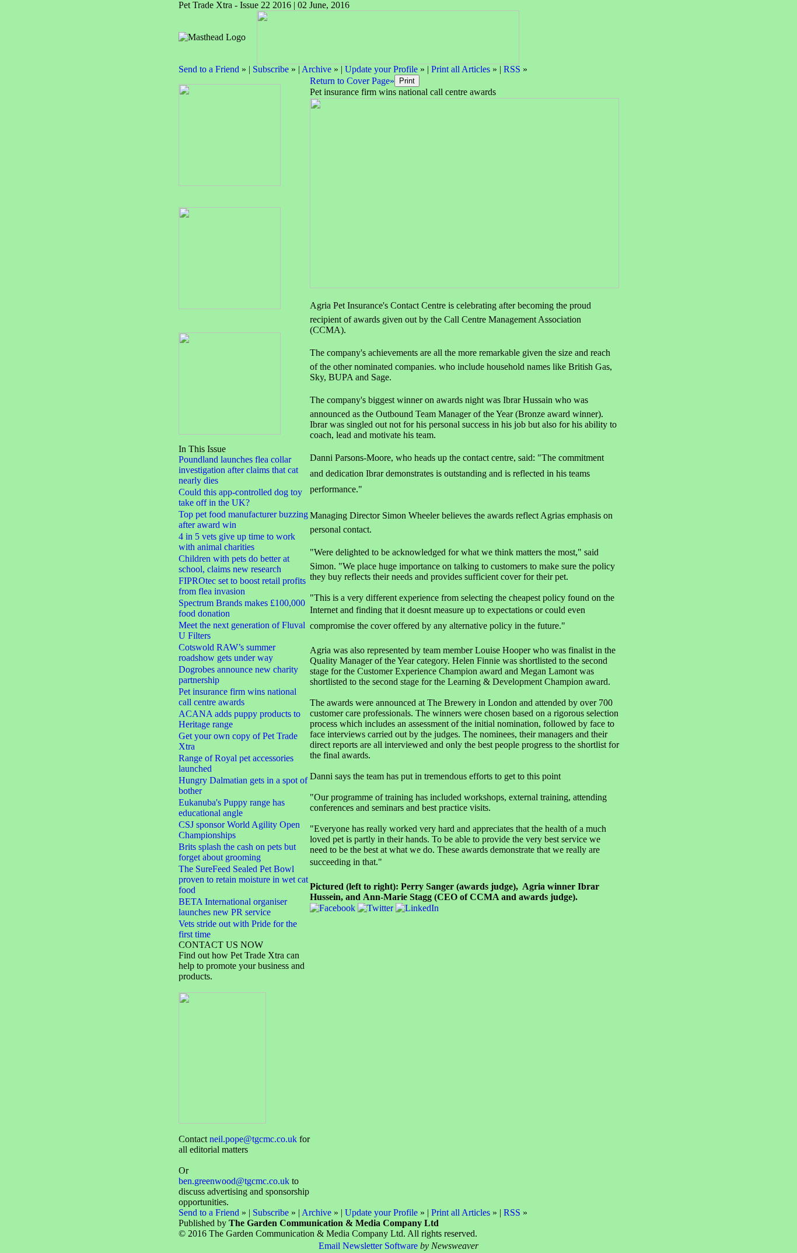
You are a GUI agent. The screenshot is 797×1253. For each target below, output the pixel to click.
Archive (316, 69)
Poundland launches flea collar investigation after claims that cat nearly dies (238, 469)
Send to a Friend (209, 69)
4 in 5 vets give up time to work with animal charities (237, 541)
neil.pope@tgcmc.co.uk (253, 1139)
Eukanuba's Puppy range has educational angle (232, 807)
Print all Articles (460, 69)
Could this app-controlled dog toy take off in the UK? (240, 497)
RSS (512, 69)
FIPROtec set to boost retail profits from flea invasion (242, 586)
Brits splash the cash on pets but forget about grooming (237, 852)
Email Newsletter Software (368, 1246)
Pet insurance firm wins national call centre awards (237, 697)
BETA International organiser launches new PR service (233, 907)
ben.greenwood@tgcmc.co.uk (234, 1181)
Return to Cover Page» (352, 81)
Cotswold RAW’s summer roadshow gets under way (227, 652)
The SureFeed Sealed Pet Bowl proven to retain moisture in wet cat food (243, 879)
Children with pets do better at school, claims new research (234, 564)
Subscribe (271, 69)
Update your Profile (381, 69)
